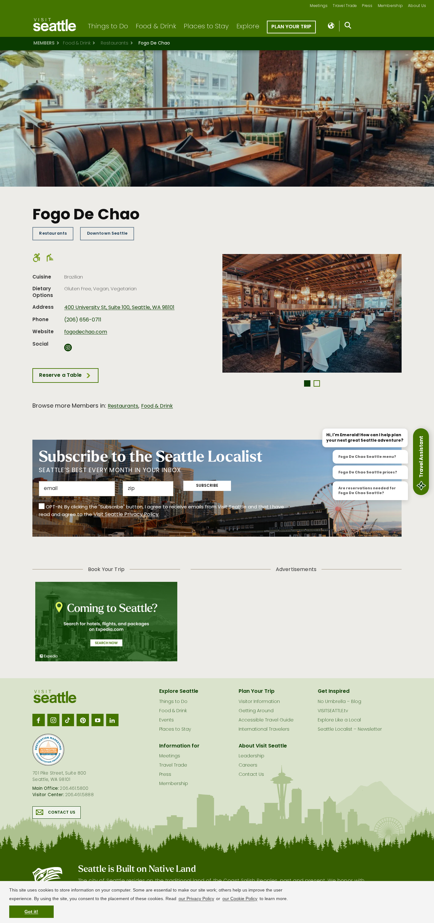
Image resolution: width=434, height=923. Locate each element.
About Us (417, 6)
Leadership (251, 756)
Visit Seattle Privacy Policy (126, 515)
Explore (247, 27)
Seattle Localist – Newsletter (350, 729)
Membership (390, 6)
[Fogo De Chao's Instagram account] (68, 349)
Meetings (319, 6)
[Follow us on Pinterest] (83, 720)
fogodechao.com (85, 332)
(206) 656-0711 (82, 320)
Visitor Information (259, 702)
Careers (248, 765)
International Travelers (264, 729)
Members (44, 43)
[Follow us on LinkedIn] (112, 720)
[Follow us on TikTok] (68, 720)
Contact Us (61, 812)
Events (166, 720)
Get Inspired (333, 691)
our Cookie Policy (239, 898)
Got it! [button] (31, 911)
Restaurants (114, 43)
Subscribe (207, 486)
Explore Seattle (178, 691)
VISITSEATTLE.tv (333, 711)
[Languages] (331, 26)
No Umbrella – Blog (339, 702)
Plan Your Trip (291, 27)
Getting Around (256, 711)
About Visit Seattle (263, 746)
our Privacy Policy (196, 898)
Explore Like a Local (339, 720)
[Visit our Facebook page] (38, 720)
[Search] (348, 26)
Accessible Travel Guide (266, 720)
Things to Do (108, 27)
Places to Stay (206, 27)
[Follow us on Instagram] (53, 720)
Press (367, 6)
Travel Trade (345, 6)
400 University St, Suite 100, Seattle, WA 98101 (119, 308)
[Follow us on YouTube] (98, 720)
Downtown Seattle (107, 233)
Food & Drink (156, 27)
